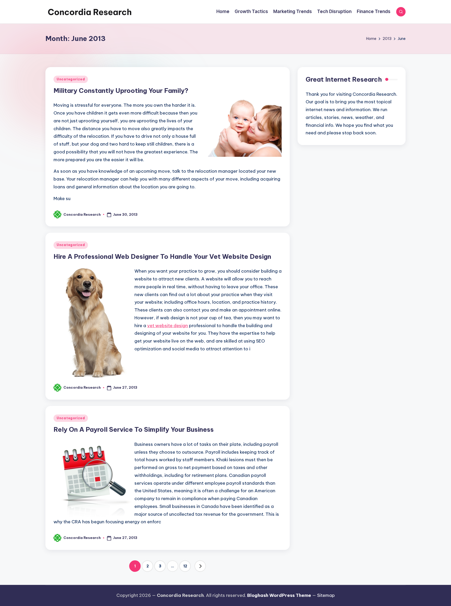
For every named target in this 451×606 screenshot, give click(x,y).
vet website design (167, 325)
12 (185, 566)
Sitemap (326, 595)
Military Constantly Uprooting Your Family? (121, 90)
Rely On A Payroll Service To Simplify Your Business (134, 429)
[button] (200, 566)
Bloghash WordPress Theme (279, 595)
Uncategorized (71, 79)
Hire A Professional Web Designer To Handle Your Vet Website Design (162, 256)
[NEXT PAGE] (200, 566)
